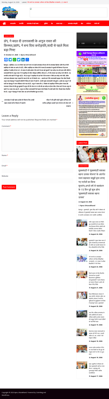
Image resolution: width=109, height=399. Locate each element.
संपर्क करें (96, 23)
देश (52, 23)
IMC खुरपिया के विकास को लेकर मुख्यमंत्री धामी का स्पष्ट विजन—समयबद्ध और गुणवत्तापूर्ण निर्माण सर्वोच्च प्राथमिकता (97, 368)
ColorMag (39, 392)
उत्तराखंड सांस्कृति (72, 23)
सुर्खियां (46, 23)
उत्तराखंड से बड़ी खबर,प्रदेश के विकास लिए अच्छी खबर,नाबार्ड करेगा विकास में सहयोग (19, 101)
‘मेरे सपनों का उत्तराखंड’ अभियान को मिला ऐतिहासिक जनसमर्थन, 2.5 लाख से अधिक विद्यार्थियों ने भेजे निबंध (97, 260)
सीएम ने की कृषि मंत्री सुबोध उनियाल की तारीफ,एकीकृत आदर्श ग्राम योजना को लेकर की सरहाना (56, 103)
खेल (82, 23)
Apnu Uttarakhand (28, 55)
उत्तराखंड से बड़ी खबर (33, 23)
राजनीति (21, 23)
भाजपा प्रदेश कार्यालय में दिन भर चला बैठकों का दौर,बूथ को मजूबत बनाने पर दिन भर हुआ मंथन (96, 350)
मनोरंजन (88, 23)
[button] (40, 23)
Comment (6, 126)
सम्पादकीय (13, 23)
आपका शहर (59, 23)
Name (5, 155)
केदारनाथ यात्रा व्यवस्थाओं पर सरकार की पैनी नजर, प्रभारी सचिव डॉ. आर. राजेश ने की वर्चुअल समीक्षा (97, 334)
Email (4, 166)
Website (5, 176)
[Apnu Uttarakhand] (4, 23)
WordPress (5, 395)
